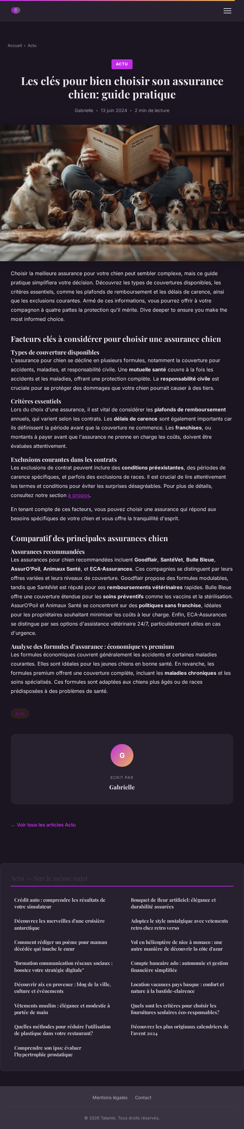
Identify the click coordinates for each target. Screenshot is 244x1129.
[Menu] (227, 11)
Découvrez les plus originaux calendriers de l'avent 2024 (180, 1029)
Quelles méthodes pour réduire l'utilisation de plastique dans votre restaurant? (62, 1029)
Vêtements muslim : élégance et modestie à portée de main (62, 1008)
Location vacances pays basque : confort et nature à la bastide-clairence (177, 987)
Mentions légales (109, 1097)
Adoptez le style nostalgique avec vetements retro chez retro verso (179, 924)
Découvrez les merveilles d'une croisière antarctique (59, 924)
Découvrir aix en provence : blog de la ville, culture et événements (62, 987)
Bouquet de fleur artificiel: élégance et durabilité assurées (173, 903)
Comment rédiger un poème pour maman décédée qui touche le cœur (60, 945)
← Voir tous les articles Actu (43, 825)
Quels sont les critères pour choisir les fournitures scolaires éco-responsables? (175, 1008)
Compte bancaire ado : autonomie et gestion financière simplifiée (179, 966)
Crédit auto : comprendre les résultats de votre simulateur (59, 903)
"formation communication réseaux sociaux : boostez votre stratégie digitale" (63, 966)
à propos (79, 495)
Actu (32, 45)
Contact (143, 1097)
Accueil (15, 45)
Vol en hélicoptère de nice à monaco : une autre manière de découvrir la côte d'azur (177, 945)
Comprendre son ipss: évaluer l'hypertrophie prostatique (47, 1051)
